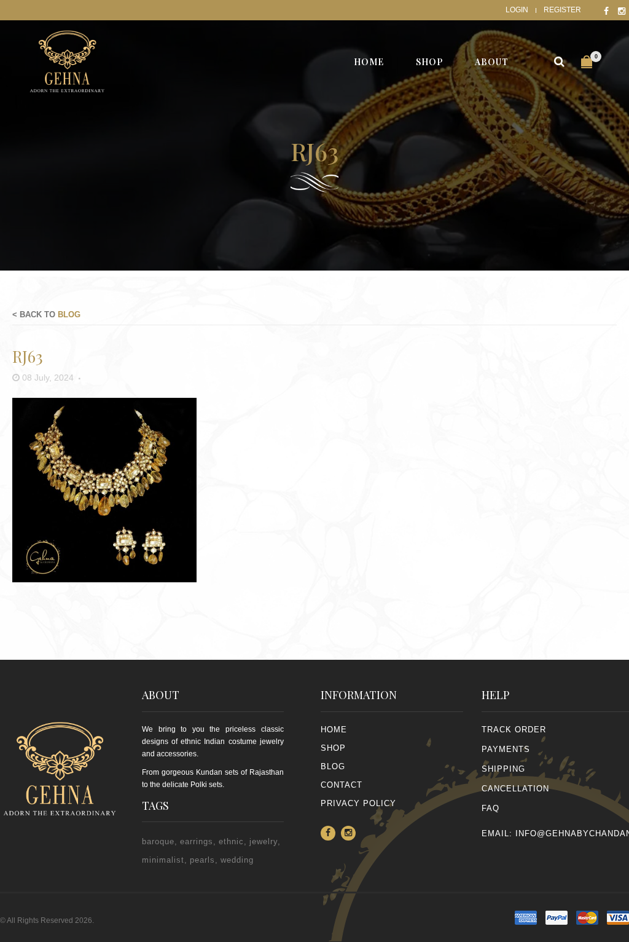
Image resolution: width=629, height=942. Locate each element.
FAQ (490, 808)
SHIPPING (503, 769)
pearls (202, 860)
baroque (158, 841)
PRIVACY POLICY (358, 803)
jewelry (263, 841)
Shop (333, 748)
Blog (69, 314)
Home (334, 729)
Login (517, 10)
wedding (237, 860)
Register (562, 10)
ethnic (231, 841)
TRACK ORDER (514, 729)
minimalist (163, 860)
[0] (586, 62)
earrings (196, 841)
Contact (341, 785)
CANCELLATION (515, 788)
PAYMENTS (506, 749)
